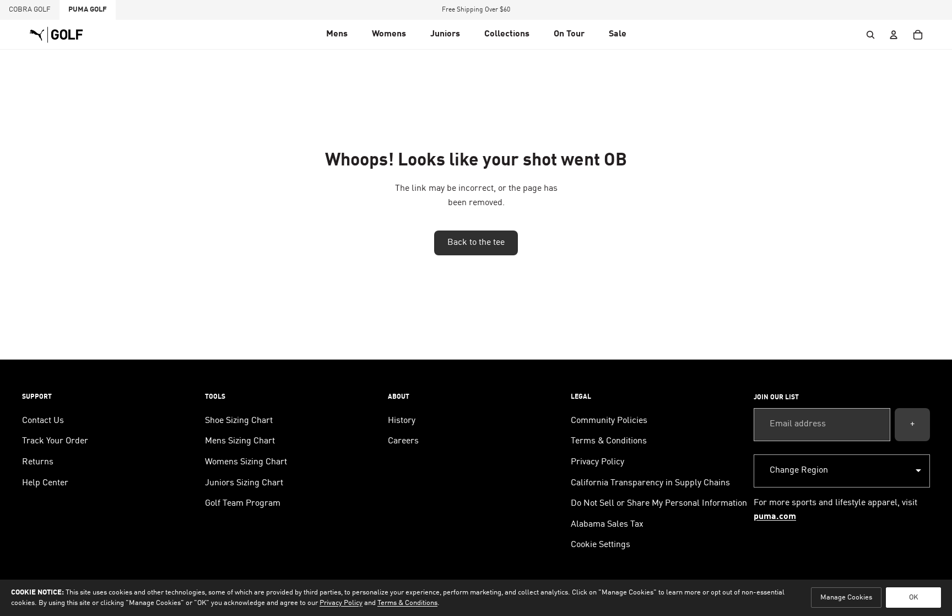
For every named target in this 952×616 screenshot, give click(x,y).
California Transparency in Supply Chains (650, 483)
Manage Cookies (846, 597)
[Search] (870, 35)
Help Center (45, 483)
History (401, 420)
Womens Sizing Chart (246, 462)
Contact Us (43, 420)
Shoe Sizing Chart (239, 420)
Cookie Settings (600, 544)
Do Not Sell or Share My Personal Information (659, 503)
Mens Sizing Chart (240, 441)
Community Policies (609, 420)
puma (87, 9)
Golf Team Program (242, 503)
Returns (37, 462)
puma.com (775, 516)
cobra (30, 9)
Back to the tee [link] (476, 242)
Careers (403, 441)
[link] (569, 35)
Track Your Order (55, 441)
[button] (337, 35)
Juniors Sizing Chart (244, 483)
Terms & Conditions (609, 441)
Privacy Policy (597, 462)
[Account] (893, 35)
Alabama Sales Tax (607, 524)
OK (913, 597)
